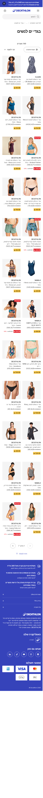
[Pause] (4, 3)
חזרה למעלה (23, 554)
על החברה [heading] (35, 597)
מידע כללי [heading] (36, 591)
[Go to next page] (13, 545)
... (26, 23)
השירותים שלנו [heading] (34, 584)
